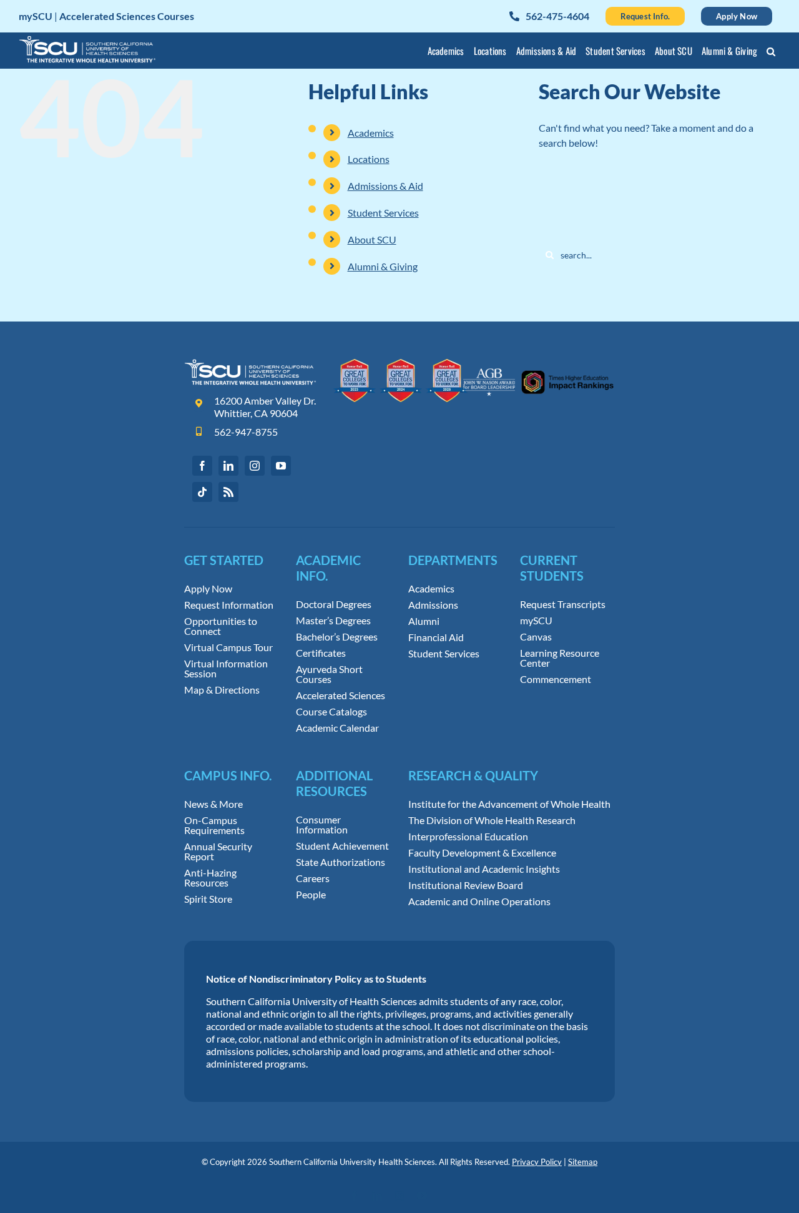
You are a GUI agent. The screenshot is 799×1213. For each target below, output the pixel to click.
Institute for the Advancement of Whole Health (509, 804)
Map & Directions (222, 690)
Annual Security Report (218, 852)
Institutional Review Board (465, 885)
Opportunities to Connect (220, 626)
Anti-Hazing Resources (210, 878)
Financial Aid (436, 637)
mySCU (536, 621)
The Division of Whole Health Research (492, 820)
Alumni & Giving (383, 266)
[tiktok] (202, 492)
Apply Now (208, 589)
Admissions (433, 605)
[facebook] (202, 466)
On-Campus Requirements (214, 825)
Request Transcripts (562, 604)
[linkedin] (228, 466)
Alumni (423, 621)
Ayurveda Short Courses (329, 674)
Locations (369, 159)
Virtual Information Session (226, 669)
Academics (371, 133)
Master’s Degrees (333, 621)
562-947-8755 (246, 432)
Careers (313, 878)
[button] (771, 53)
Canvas (536, 637)
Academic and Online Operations (479, 901)
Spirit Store (208, 899)
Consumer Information (322, 825)
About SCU (372, 239)
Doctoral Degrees (333, 604)
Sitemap (582, 1162)
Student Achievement (342, 846)
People (311, 895)
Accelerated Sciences (340, 695)
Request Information (228, 605)
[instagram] (255, 466)
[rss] (228, 492)
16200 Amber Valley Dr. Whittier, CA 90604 (265, 407)
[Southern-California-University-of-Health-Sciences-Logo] (250, 364)
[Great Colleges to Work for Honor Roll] (400, 364)
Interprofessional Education (468, 837)
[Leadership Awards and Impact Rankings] (538, 364)
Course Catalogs (331, 712)
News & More (213, 804)
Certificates (321, 653)
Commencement (555, 679)
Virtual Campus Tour (228, 647)
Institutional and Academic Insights (484, 869)
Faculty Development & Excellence (482, 853)
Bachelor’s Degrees (337, 637)
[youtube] (281, 466)
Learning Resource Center (559, 658)
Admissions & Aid (385, 186)
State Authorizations (340, 862)
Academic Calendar (337, 728)
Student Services (383, 213)
